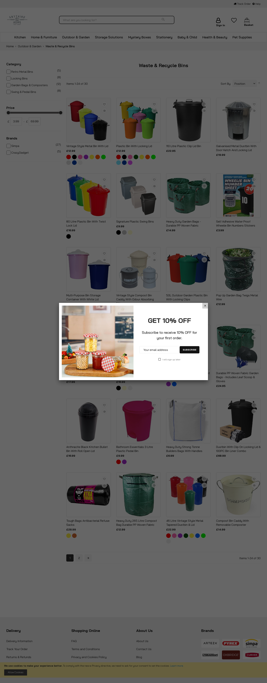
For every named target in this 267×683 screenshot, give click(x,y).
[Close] (205, 306)
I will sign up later (171, 359)
